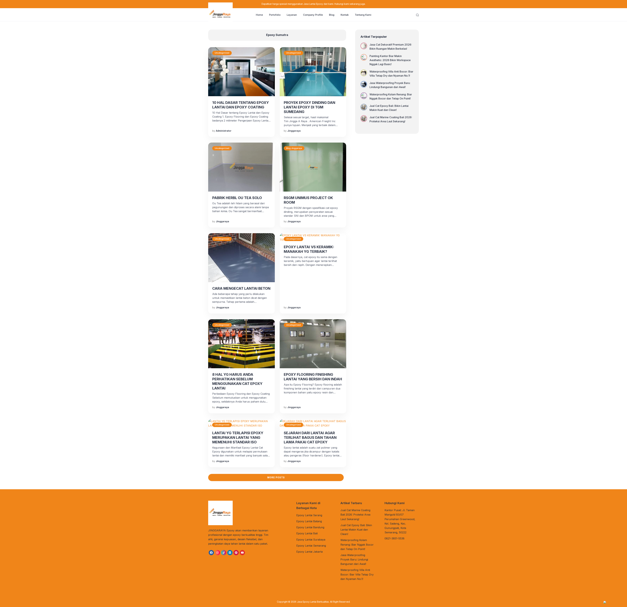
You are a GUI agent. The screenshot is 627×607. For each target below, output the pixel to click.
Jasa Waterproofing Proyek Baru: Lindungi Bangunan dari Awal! (390, 85)
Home (259, 14)
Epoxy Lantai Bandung (310, 527)
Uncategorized (222, 53)
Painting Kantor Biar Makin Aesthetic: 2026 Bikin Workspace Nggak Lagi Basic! (390, 60)
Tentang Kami (363, 14)
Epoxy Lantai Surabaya (310, 539)
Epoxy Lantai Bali (307, 533)
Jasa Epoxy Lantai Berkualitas (313, 601)
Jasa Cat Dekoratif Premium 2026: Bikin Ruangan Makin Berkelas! (391, 46)
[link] (211, 552)
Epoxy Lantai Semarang (311, 545)
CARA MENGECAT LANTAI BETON (241, 288)
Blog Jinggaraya (294, 148)
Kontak (345, 14)
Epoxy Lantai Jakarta (309, 551)
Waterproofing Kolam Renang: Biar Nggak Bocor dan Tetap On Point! (391, 96)
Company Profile (313, 14)
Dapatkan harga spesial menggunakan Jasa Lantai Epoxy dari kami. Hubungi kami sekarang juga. (313, 3)
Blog (331, 14)
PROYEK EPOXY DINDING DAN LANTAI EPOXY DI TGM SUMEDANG (309, 107)
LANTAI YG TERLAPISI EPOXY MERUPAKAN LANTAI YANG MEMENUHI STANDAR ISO (237, 437)
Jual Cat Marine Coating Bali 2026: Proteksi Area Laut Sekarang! (391, 119)
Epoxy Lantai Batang (309, 521)
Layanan (292, 14)
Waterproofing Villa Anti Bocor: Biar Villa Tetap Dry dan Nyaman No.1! (391, 73)
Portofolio (275, 14)
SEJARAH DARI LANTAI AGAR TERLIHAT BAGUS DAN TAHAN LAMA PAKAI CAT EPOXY (310, 437)
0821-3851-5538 (394, 538)
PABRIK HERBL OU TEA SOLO (237, 198)
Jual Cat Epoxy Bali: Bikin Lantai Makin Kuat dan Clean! (389, 108)
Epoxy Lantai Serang (309, 515)
